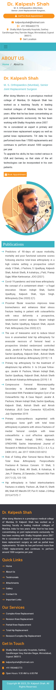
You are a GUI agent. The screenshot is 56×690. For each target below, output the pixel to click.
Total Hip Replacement (17, 630)
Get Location (29, 39)
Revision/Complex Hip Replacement (23, 636)
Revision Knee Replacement (19, 619)
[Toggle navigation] (5, 47)
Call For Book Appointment (30, 16)
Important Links (13, 599)
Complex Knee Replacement (20, 613)
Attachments (12, 583)
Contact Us (11, 594)
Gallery (9, 588)
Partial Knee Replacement (18, 624)
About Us (10, 571)
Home (5, 64)
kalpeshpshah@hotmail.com (30, 22)
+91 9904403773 (30, 26)
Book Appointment (16, 174)
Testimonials (12, 577)
